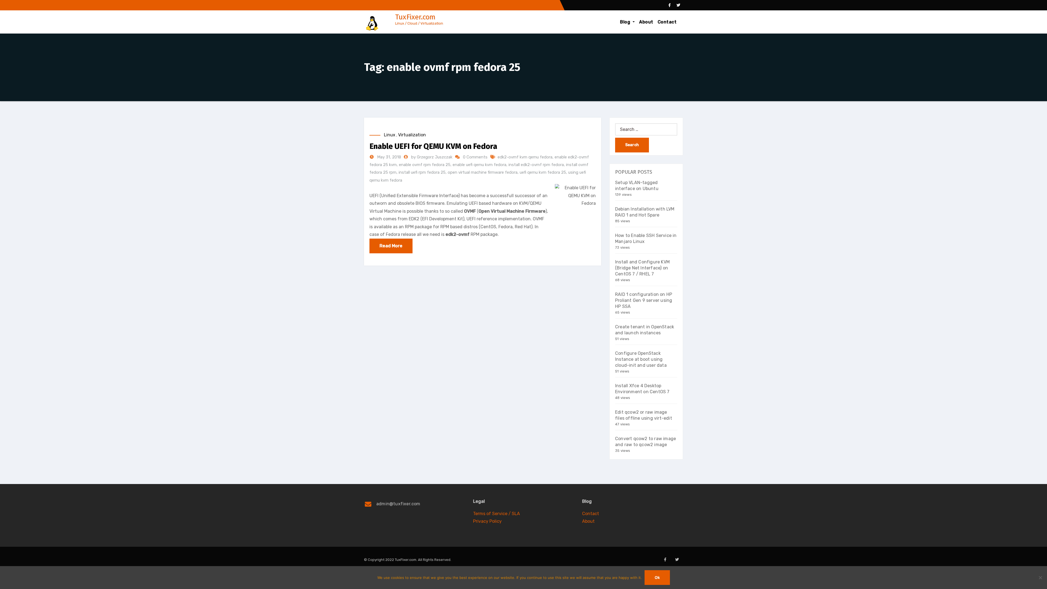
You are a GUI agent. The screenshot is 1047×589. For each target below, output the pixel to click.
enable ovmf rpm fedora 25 (424, 164)
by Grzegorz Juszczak (432, 157)
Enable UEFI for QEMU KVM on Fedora (433, 146)
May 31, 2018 (388, 157)
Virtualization (412, 134)
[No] (1040, 577)
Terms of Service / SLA (496, 513)
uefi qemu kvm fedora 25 (543, 172)
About (646, 22)
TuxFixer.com (415, 17)
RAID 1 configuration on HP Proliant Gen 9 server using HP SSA (643, 300)
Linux (389, 134)
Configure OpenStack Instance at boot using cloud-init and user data (641, 359)
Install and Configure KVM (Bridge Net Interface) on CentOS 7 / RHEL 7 (642, 268)
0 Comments (475, 157)
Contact (667, 22)
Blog (625, 22)
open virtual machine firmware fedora (483, 172)
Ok (657, 577)
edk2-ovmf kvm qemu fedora (525, 157)
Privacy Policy (487, 521)
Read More (391, 245)
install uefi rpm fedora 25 (422, 172)
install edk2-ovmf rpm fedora (536, 164)
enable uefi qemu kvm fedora (479, 164)
